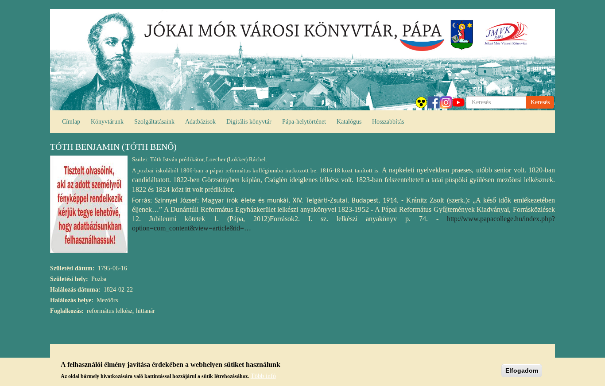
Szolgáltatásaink (154, 121)
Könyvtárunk (107, 121)
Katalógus (349, 121)
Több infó (263, 376)
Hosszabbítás (388, 121)
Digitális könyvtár (248, 121)
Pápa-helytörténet (304, 121)
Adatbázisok (200, 121)
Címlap (71, 121)
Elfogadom (521, 370)
